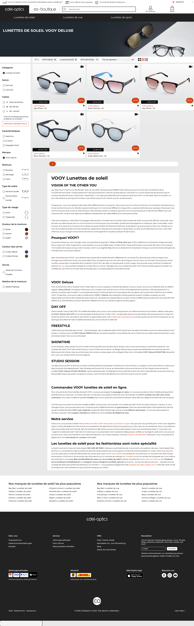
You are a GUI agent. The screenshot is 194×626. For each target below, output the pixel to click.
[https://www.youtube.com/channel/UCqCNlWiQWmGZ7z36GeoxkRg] (175, 575)
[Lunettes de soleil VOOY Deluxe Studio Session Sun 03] (113, 130)
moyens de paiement (137, 435)
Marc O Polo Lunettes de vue (109, 498)
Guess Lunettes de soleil (60, 494)
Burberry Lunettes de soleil (61, 501)
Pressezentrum (15, 540)
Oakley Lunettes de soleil (20, 491)
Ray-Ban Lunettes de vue (108, 488)
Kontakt (12, 546)
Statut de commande (106, 550)
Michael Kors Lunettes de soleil (63, 491)
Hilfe (99, 536)
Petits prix (10, 136)
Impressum (31, 611)
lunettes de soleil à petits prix (142, 465)
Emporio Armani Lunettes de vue (111, 501)
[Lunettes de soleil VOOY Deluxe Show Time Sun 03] (113, 82)
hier (177, 556)
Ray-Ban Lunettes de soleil (20, 488)
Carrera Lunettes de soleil (20, 498)
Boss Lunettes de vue (151, 494)
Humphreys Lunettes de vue (109, 494)
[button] (14, 9)
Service (56, 536)
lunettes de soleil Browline (122, 317)
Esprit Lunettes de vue (152, 501)
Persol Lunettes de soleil (19, 494)
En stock (9, 141)
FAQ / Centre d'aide (105, 540)
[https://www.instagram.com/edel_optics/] (169, 575)
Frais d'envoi (58, 543)
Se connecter (150, 11)
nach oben (180, 611)
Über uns (13, 536)
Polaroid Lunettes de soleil (20, 501)
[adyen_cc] (11, 575)
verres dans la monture (150, 459)
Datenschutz (19, 611)
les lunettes (128, 456)
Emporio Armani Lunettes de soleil (64, 488)
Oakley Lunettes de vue (107, 491)
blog (163, 451)
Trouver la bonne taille (15, 124)
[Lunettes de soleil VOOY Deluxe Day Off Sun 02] (59, 82)
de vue (61, 266)
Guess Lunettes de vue (152, 491)
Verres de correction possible (14, 272)
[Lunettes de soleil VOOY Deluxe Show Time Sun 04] (59, 130)
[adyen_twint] (33, 575)
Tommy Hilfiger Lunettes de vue (156, 498)
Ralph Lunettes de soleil (60, 498)
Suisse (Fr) (180, 2)
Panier (172, 11)
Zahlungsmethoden (61, 540)
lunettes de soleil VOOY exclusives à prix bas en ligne (106, 423)
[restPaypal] (24, 575)
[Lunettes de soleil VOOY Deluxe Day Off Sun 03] (167, 82)
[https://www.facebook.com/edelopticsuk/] (164, 575)
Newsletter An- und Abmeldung (111, 543)
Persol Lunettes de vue (152, 488)
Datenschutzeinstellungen (20, 543)
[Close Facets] (15, 60)
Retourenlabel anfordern (63, 546)
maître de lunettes (114, 454)
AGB (11, 611)
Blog (99, 546)
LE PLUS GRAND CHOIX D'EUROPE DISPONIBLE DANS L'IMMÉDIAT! (35, 2)
